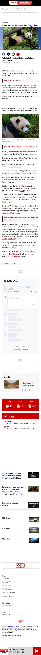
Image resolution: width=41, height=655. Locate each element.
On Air (13, 9)
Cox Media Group (13, 626)
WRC (12, 213)
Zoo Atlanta (13, 254)
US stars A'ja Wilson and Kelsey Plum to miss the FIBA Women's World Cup (11, 475)
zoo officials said (15, 167)
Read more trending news (12, 80)
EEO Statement (7, 589)
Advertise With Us (7, 605)
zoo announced (11, 85)
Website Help (6, 615)
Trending (5, 23)
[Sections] (3, 2)
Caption (35, 47)
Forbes (5, 182)
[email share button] (13, 54)
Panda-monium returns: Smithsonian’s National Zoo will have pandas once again (21, 219)
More (25, 9)
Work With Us (6, 582)
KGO (22, 191)
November (6, 202)
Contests (19, 9)
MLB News (6, 528)
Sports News (5, 9)
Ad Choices (17, 631)
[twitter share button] (8, 54)
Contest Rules (6, 586)
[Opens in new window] (34, 519)
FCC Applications (7, 596)
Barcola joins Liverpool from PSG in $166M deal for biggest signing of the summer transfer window (13, 490)
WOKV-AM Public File (8, 593)
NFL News (6, 518)
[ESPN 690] (20, 3)
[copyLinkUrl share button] (18, 54)
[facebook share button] (3, 54)
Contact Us (5, 578)
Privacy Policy (17, 629)
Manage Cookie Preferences (11, 635)
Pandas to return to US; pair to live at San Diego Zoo (20, 147)
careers (32, 631)
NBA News (6, 539)
